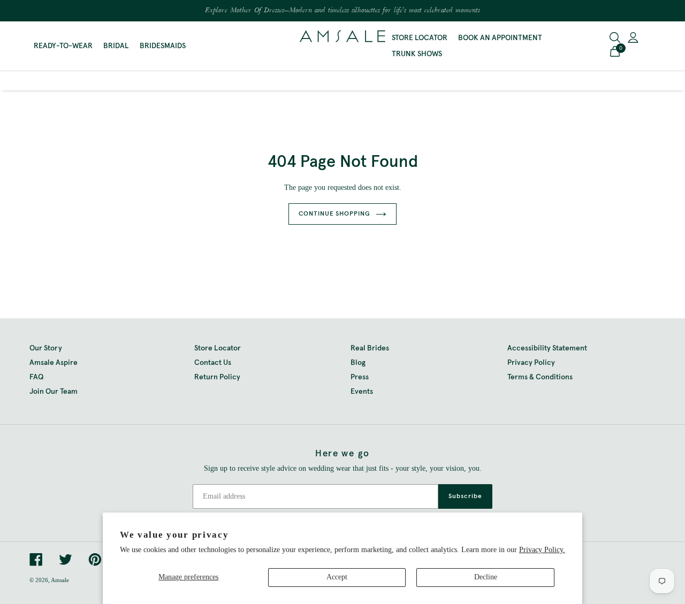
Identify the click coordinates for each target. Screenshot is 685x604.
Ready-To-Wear (63, 46)
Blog (358, 362)
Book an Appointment (500, 38)
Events (362, 391)
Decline (485, 577)
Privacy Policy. (542, 550)
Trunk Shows (417, 54)
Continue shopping (334, 214)
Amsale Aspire (53, 362)
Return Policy (217, 377)
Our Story (45, 348)
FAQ (36, 377)
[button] (615, 53)
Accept (336, 577)
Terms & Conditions (540, 377)
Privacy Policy (531, 362)
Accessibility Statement (547, 348)
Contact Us (212, 362)
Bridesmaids (163, 46)
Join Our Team (53, 391)
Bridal (116, 46)
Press (360, 377)
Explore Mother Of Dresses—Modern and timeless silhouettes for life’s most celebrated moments (342, 10)
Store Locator (419, 38)
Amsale (60, 580)
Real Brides (370, 348)
